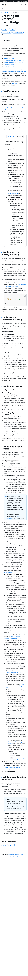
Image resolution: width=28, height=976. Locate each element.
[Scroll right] (21, 5)
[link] (17, 12)
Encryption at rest (9, 572)
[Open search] (25, 4)
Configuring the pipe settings (12, 66)
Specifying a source (9, 58)
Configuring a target (9, 64)
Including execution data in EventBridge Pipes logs (16, 685)
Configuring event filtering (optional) (14, 60)
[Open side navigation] (2, 9)
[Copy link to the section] (2, 91)
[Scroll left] (8, 5)
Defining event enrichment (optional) (14, 62)
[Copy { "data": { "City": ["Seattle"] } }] (25, 296)
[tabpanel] (15, 193)
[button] (6, 40)
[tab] (11, 136)
